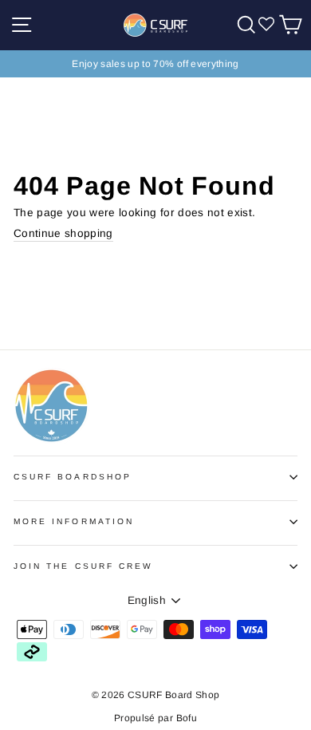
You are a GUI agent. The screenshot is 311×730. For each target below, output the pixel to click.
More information (74, 521)
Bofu (186, 718)
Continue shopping (63, 233)
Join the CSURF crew (83, 566)
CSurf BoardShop (73, 476)
